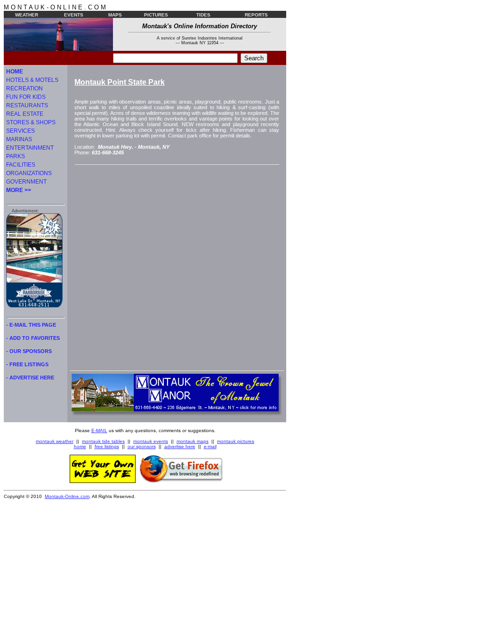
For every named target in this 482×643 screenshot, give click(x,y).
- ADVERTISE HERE (30, 377)
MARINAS (19, 139)
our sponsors (142, 446)
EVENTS (73, 14)
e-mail (210, 446)
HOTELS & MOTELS (32, 80)
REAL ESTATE (24, 114)
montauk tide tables (103, 441)
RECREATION (24, 88)
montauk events (150, 441)
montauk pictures (235, 441)
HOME (14, 71)
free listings (107, 446)
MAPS (115, 14)
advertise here (179, 446)
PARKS (15, 156)
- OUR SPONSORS (29, 351)
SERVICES (20, 131)
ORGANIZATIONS (29, 173)
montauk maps (193, 441)
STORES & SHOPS (31, 122)
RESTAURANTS (27, 105)
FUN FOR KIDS (26, 97)
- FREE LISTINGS (27, 364)
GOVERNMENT (26, 181)
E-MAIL (99, 430)
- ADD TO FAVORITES (33, 338)
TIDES (203, 14)
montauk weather (54, 441)
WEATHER (26, 14)
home (80, 446)
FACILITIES (20, 164)
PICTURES (156, 14)
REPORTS (256, 14)
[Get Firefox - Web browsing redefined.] (181, 481)
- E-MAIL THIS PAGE (31, 325)
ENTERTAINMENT (30, 148)
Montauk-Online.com (67, 496)
